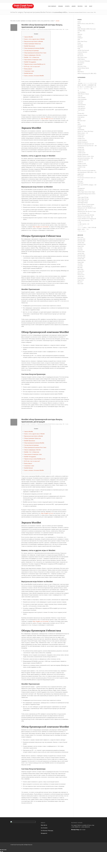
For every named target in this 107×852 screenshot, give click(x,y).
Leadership (80, 54)
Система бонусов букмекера (31, 50)
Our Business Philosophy (84, 61)
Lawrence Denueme (82, 52)
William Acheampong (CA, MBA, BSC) (87, 73)
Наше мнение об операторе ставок (33, 59)
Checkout (80, 34)
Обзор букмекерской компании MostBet (34, 48)
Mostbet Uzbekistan (82, 165)
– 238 (79, 79)
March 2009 (80, 283)
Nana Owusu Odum (82, 57)
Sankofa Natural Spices (83, 68)
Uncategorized (81, 188)
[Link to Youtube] (93, 1)
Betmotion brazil (81, 120)
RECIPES (80, 64)
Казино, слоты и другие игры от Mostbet (34, 39)
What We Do (81, 71)
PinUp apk (80, 181)
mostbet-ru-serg (81, 167)
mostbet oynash (81, 152)
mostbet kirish (81, 151)
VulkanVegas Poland (83, 202)
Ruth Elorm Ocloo (82, 66)
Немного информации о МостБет (32, 55)
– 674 (79, 81)
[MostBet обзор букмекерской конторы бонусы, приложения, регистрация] (13, 27)
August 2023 (81, 246)
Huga (79, 48)
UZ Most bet (81, 190)
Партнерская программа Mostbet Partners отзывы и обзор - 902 (51, 29)
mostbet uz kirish (82, 163)
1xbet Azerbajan (81, 97)
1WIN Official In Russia (83, 94)
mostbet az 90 (81, 138)
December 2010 (81, 278)
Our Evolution (81, 63)
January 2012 (81, 271)
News (79, 169)
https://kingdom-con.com (47, 118)
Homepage (80, 45)
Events (79, 43)
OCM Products (81, 59)
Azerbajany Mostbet (82, 115)
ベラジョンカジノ (82, 231)
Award (79, 22)
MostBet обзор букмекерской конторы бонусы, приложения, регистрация (42, 26)
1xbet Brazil (80, 101)
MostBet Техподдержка (30, 62)
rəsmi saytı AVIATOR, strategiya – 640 (87, 185)
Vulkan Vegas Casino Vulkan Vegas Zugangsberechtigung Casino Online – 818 (87, 193)
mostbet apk (81, 136)
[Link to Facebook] (88, 1)
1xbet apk (80, 95)
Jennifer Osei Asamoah (83, 50)
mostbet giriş (81, 147)
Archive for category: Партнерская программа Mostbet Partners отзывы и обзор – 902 (38, 12)
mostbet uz (80, 161)
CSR (79, 39)
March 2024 (80, 237)
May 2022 (80, 267)
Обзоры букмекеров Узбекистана (32, 43)
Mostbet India (81, 149)
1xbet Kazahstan (82, 104)
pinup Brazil (80, 183)
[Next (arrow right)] (2, 851)
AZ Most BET (81, 113)
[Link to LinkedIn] (95, 1)
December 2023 (81, 239)
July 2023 (80, 248)
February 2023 (81, 251)
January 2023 (81, 253)
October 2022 (81, 258)
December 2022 (81, 255)
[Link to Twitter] (85, 1)
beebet (79, 119)
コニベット (80, 225)
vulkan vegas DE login (83, 197)
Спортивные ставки (29, 71)
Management (44, 833)
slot (78, 186)
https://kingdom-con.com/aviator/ (41, 226)
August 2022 (81, 262)
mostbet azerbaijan (82, 140)
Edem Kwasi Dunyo (82, 41)
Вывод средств (28, 68)
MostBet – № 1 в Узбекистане (31, 57)
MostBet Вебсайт (28, 73)
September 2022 (82, 260)
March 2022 (80, 269)
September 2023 (82, 244)
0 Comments (33, 29)
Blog (79, 25)
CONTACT (80, 38)
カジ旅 (79, 222)
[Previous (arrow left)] (0, 851)
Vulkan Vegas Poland (83, 201)
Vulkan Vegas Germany (83, 199)
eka (67, 29)
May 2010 (80, 282)
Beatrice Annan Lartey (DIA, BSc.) (86, 23)
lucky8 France (81, 135)
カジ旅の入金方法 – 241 (83, 224)
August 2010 (81, 280)
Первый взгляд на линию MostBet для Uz (34, 64)
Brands (79, 27)
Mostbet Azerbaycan (83, 142)
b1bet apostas (81, 117)
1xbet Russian (81, 110)
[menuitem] (52, 6)
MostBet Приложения (29, 46)
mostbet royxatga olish (83, 160)
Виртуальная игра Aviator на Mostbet (33, 41)
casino (79, 124)
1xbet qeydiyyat (81, 108)
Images (79, 128)
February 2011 (81, 274)
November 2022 (81, 257)
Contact (79, 36)
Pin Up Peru (80, 176)
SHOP (79, 70)
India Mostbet (81, 129)
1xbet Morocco (81, 106)
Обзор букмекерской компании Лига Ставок (35, 53)
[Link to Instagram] (90, 1)
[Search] (95, 6)
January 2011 (81, 276)
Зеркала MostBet (28, 37)
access (57, 21)
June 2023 (80, 250)
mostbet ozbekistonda (83, 154)
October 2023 (81, 242)
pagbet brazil (81, 174)
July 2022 (80, 264)
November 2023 (81, 241)
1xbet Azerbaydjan (82, 99)
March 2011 (80, 273)
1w (78, 90)
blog (79, 122)
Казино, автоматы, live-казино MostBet (34, 75)
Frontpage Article (82, 126)
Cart (79, 32)
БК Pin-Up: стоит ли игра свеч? (32, 66)
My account (80, 55)
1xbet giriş (80, 103)
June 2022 (80, 266)
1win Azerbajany (82, 92)
